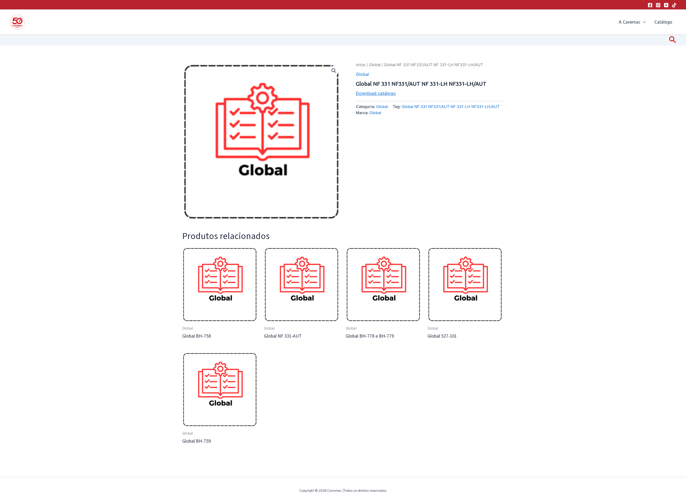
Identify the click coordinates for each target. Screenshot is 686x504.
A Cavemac (629, 22)
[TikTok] (674, 5)
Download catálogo (376, 93)
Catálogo (663, 22)
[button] (643, 22)
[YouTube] (666, 5)
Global (375, 64)
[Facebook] (650, 5)
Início (361, 64)
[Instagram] (658, 5)
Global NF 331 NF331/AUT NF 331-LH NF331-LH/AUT (450, 106)
